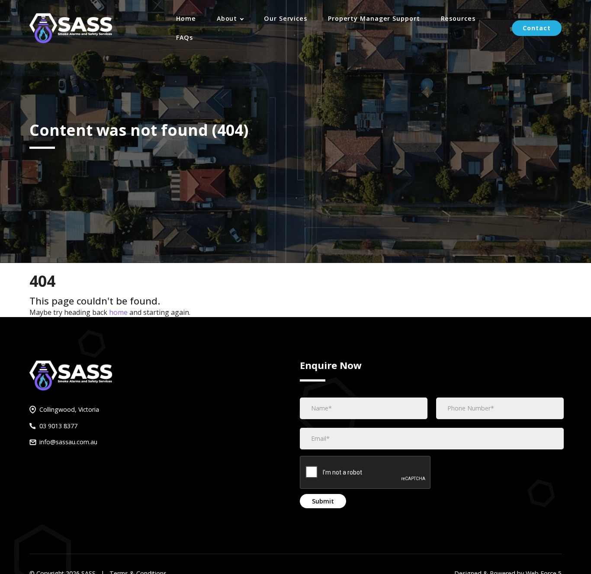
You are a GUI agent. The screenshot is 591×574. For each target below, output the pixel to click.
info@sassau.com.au (68, 442)
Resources (458, 18)
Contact (536, 28)
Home (186, 18)
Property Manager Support (374, 18)
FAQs (184, 37)
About (228, 18)
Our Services (285, 18)
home (118, 312)
